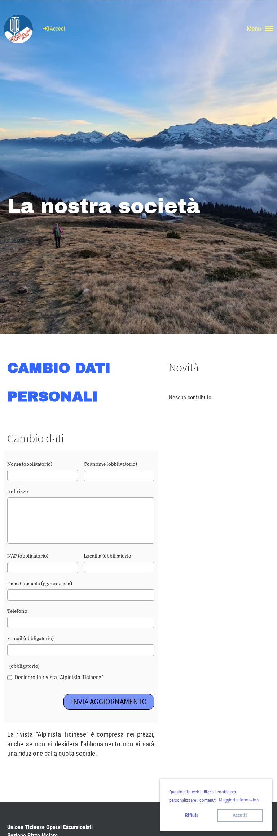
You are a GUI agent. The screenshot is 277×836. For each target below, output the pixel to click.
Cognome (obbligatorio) (110, 464)
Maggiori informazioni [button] (239, 800)
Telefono (17, 611)
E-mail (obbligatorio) (30, 638)
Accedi (57, 28)
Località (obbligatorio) (108, 556)
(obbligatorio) (23, 666)
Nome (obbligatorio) (29, 464)
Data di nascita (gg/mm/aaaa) (39, 583)
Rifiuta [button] (192, 815)
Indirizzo (17, 491)
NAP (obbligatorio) (27, 556)
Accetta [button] (240, 815)
